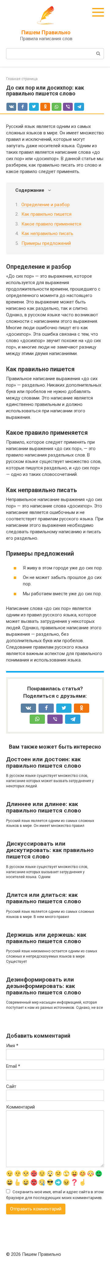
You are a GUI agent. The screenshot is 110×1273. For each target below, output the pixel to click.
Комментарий (20, 1107)
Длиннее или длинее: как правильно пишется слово (43, 807)
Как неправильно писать (47, 233)
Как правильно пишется (46, 214)
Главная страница (22, 79)
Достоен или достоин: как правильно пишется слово (43, 762)
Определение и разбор (45, 204)
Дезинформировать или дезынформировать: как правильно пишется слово (43, 986)
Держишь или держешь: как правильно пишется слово (46, 938)
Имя (12, 1045)
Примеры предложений (46, 243)
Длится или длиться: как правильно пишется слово (43, 898)
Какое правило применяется (51, 224)
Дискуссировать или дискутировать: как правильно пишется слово (50, 850)
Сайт (11, 1086)
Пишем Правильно (46, 32)
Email (13, 1066)
